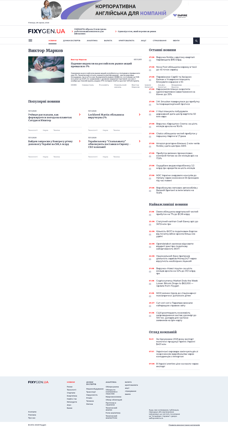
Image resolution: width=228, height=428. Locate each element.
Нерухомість (92, 395)
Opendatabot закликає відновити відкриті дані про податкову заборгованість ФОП (175, 246)
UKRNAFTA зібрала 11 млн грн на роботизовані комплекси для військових (90, 31)
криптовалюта (126, 40)
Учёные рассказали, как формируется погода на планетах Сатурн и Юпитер (50, 117)
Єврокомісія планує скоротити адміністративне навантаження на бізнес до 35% (175, 91)
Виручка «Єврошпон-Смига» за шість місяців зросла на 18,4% (176, 125)
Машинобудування (94, 389)
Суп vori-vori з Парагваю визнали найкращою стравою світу (174, 304)
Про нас (31, 418)
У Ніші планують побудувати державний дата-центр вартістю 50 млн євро (176, 114)
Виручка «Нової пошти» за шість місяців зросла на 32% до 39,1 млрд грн (175, 271)
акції (143, 40)
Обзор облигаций (114, 400)
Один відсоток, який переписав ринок (137, 31)
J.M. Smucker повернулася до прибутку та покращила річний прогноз (178, 102)
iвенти (176, 40)
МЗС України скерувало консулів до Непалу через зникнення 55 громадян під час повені (177, 178)
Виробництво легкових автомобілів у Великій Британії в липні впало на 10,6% (177, 190)
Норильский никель (120, 86)
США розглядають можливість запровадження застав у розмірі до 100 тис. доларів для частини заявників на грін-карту (176, 317)
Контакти (32, 412)
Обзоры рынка (112, 387)
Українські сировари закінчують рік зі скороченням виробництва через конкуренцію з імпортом (177, 354)
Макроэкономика (113, 397)
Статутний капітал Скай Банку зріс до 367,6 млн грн (177, 222)
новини (52, 40)
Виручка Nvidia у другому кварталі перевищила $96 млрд (175, 58)
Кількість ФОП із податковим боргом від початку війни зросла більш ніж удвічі (176, 234)
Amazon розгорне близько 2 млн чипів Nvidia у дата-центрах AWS (178, 144)
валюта (108, 40)
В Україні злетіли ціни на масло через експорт (177, 365)
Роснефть (104, 85)
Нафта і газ (72, 399)
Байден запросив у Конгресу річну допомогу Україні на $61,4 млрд (50, 143)
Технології (33, 130)
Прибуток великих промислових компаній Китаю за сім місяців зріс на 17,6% (177, 155)
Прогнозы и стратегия (111, 404)
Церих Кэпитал (149, 86)
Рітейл (89, 398)
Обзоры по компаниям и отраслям (111, 392)
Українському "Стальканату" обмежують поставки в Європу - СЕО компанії (110, 144)
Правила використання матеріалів (184, 425)
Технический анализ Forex (111, 417)
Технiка (56, 130)
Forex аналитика (113, 413)
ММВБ (74, 85)
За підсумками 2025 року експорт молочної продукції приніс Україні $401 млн (175, 341)
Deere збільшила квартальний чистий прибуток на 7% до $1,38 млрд (177, 212)
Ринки (69, 387)
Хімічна (89, 404)
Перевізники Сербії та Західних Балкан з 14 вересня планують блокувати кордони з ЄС (174, 79)
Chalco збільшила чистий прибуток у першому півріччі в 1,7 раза (176, 134)
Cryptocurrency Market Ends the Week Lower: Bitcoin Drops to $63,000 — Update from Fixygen (177, 283)
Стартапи (71, 393)
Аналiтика (92, 40)
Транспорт (91, 392)
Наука (45, 130)
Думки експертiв (71, 40)
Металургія (72, 402)
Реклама (32, 415)
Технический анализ (111, 409)
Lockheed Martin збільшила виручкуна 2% (106, 116)
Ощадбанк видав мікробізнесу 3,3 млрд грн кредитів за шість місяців (175, 166)
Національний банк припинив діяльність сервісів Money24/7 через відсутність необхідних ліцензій (176, 258)
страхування (159, 40)
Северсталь (88, 85)
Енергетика (72, 396)
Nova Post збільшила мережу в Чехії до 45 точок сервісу (176, 68)
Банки (69, 408)
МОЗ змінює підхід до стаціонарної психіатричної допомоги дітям (176, 294)
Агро (69, 405)
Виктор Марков (135, 86)
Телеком (90, 401)
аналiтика (111, 382)
